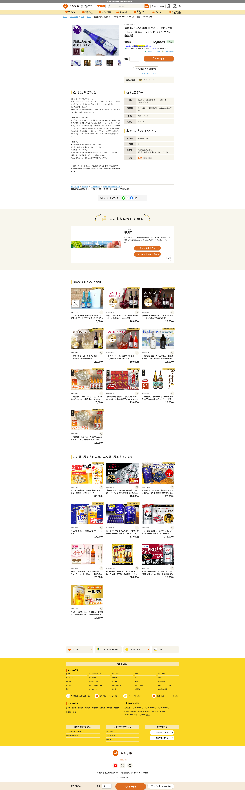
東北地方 (80, 708)
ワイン (89, 17)
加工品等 (114, 681)
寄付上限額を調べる (72, 735)
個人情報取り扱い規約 (111, 773)
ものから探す (74, 17)
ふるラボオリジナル (95, 674)
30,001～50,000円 (163, 708)
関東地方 (87, 708)
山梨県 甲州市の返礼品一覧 (111, 187)
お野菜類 (114, 677)
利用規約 (99, 773)
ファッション (93, 689)
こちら (155, 48)
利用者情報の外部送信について (130, 773)
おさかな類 (92, 677)
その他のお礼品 (162, 689)
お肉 (136, 674)
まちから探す (75, 187)
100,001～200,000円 (144, 711)
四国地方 (116, 708)
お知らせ (108, 739)
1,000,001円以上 (144, 715)
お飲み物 (68, 681)
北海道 (74, 708)
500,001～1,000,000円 (131, 715)
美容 (67, 689)
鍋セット (68, 685)
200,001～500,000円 (158, 711)
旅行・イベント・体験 (95, 685)
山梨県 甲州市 (129, 25)
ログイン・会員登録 (159, 6)
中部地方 (85, 187)
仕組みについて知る (153, 51)
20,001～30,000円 (150, 708)
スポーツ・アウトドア (164, 685)
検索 (146, 6)
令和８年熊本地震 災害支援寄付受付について (122, 1)
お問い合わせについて (149, 73)
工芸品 (114, 689)
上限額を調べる (169, 51)
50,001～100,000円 (130, 711)
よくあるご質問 (110, 735)
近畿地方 (102, 708)
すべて (68, 674)
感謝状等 (137, 689)
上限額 (168, 8)
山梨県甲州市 (95, 187)
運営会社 (145, 773)
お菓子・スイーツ (94, 681)
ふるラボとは (110, 731)
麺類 (136, 681)
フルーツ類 (161, 674)
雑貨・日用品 (139, 685)
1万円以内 (127, 708)
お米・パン (115, 674)
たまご (137, 677)
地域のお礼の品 (116, 685)
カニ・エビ (69, 677)
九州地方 (68, 712)
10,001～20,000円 (137, 708)
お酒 (82, 17)
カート (180, 8)
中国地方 (109, 708)
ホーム (65, 17)
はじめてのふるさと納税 (73, 731)
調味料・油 (161, 681)
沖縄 (74, 712)
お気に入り (174, 8)
